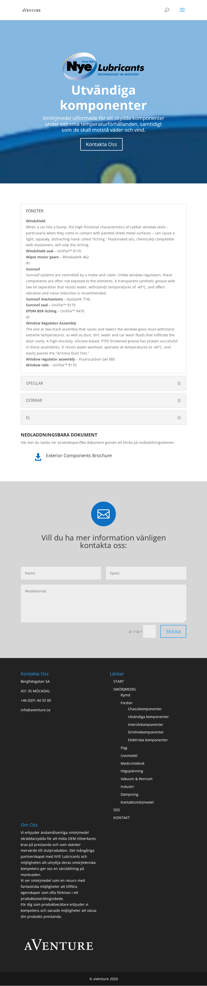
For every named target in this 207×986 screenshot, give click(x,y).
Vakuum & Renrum (136, 778)
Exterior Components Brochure (79, 455)
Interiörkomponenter (145, 724)
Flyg (124, 747)
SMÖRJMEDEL (124, 689)
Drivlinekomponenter (146, 732)
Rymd (125, 695)
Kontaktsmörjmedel (137, 802)
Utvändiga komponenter (148, 716)
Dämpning (129, 794)
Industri (127, 786)
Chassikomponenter (145, 708)
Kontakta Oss (101, 144)
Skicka (173, 631)
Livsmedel (129, 755)
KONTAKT (121, 817)
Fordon (127, 702)
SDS (116, 809)
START (118, 681)
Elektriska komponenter (148, 739)
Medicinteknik (132, 763)
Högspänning (132, 771)
